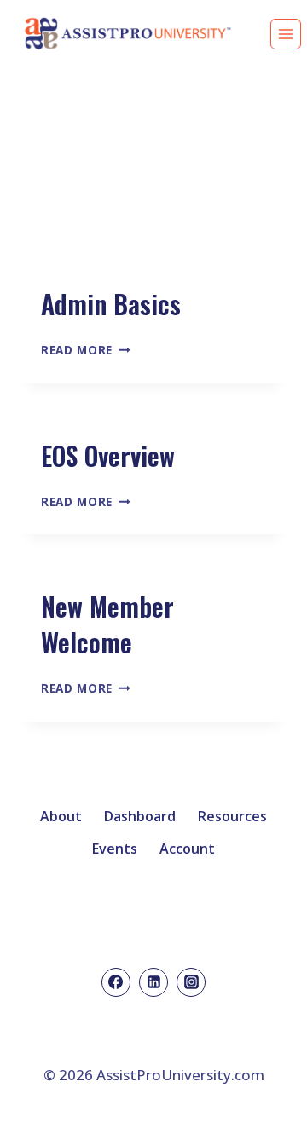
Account (187, 848)
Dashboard (140, 816)
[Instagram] (191, 982)
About (61, 816)
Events (114, 848)
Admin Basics (111, 304)
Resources (232, 816)
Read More (85, 350)
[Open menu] (285, 34)
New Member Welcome (107, 624)
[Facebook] (115, 982)
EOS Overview (108, 455)
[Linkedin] (153, 982)
